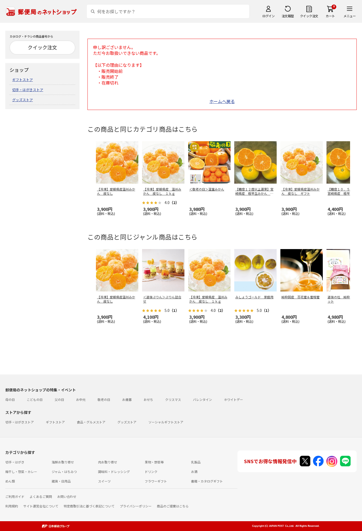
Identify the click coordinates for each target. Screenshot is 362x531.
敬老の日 (104, 399)
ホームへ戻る (222, 101)
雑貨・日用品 (61, 481)
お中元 (81, 399)
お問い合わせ (66, 496)
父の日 (59, 399)
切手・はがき (14, 462)
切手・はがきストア (27, 89)
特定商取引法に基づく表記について (89, 506)
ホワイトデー (233, 399)
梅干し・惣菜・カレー (21, 471)
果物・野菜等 (154, 462)
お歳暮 (127, 399)
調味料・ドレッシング (114, 471)
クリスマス (173, 399)
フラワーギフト (156, 481)
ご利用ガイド (14, 496)
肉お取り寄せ (107, 462)
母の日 (10, 399)
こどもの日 (35, 399)
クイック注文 (309, 16)
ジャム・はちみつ (64, 471)
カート (330, 16)
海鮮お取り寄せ (63, 462)
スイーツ (104, 481)
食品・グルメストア (91, 422)
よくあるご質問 (41, 496)
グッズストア (22, 99)
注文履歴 (288, 16)
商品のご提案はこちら (173, 506)
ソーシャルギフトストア (165, 422)
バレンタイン (202, 399)
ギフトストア (22, 79)
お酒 (194, 471)
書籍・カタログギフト (207, 481)
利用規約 (11, 506)
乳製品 (196, 462)
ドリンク (151, 471)
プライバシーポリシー (136, 506)
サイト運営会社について (40, 506)
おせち (148, 399)
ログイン (268, 16)
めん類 (10, 481)
